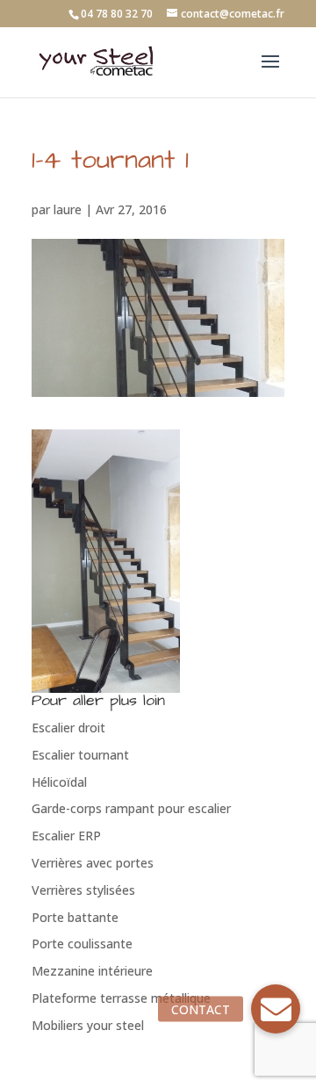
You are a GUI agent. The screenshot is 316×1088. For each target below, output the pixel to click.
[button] (275, 1009)
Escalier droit (68, 727)
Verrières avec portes (93, 862)
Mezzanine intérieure (92, 970)
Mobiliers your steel (88, 1025)
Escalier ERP (66, 835)
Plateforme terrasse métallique (121, 998)
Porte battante (75, 917)
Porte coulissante (82, 943)
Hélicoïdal (59, 782)
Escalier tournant (80, 754)
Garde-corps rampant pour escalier (131, 808)
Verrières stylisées (83, 890)
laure (68, 209)
